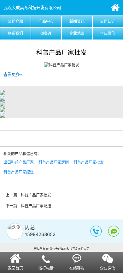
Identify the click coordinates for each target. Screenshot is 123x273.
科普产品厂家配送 (18, 172)
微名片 (46, 33)
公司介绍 (15, 21)
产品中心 (46, 21)
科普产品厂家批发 (88, 162)
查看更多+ (13, 74)
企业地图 (77, 33)
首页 (115, 7)
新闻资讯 (77, 21)
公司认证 (107, 21)
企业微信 (107, 33)
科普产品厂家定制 (53, 162)
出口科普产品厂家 (18, 162)
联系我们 (15, 33)
